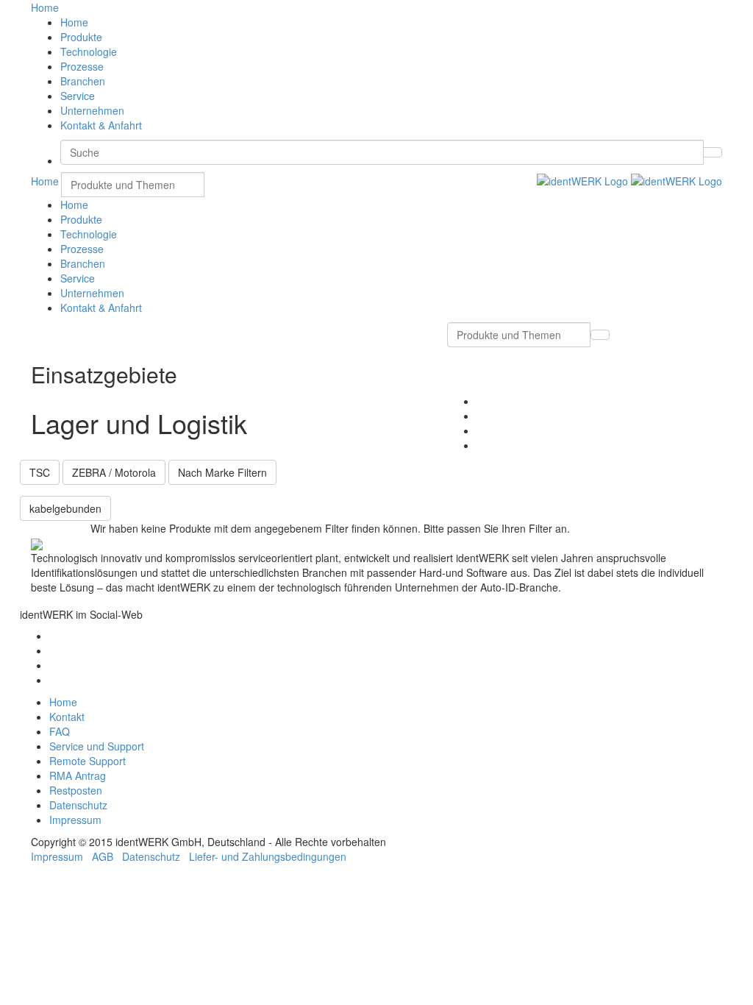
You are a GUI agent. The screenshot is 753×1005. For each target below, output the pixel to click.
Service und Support (96, 746)
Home (74, 22)
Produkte (81, 36)
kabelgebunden (65, 508)
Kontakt (67, 716)
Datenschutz (78, 805)
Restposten (75, 790)
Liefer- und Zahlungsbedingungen (267, 856)
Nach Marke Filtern (222, 472)
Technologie (88, 51)
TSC (39, 472)
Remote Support (87, 760)
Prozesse (82, 66)
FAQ (59, 731)
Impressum (75, 819)
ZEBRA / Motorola (114, 472)
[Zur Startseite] (629, 179)
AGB (102, 856)
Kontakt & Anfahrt (101, 125)
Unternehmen (92, 110)
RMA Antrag (77, 775)
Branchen (82, 81)
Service (77, 95)
